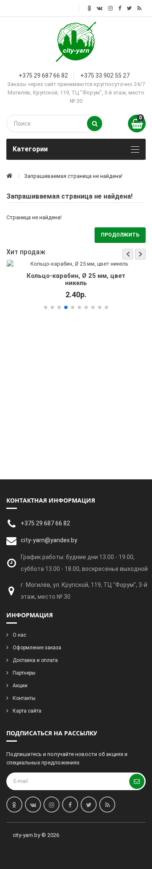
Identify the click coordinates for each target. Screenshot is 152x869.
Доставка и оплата (35, 660)
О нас (19, 635)
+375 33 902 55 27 (105, 75)
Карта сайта (27, 711)
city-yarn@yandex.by (49, 540)
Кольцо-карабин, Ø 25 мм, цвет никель (76, 279)
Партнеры (24, 673)
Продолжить (120, 235)
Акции (20, 686)
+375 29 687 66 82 (43, 75)
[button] (127, 254)
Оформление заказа (37, 648)
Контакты (24, 698)
